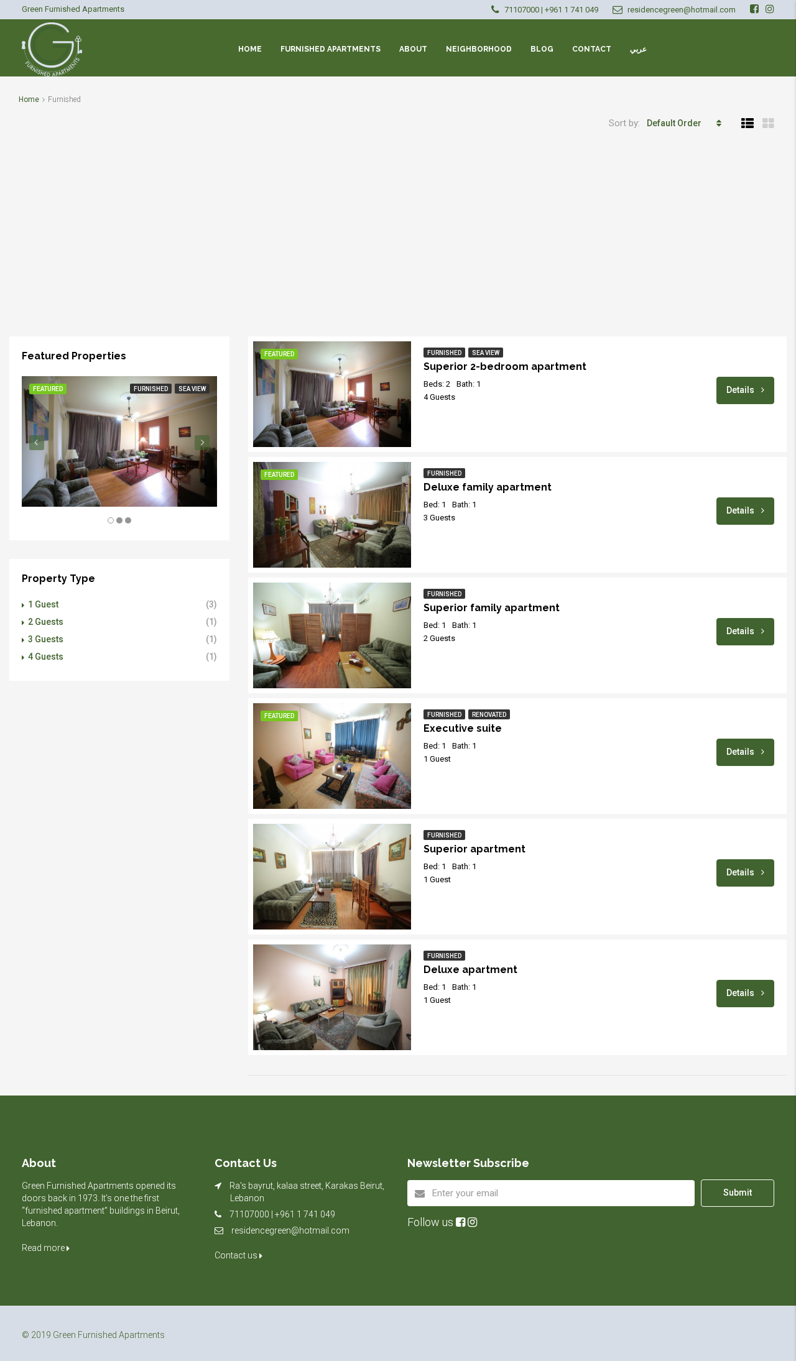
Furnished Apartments (330, 49)
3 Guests (45, 639)
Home (250, 49)
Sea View (485, 352)
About (413, 49)
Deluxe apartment (470, 970)
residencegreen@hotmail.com (290, 1230)
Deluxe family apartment (487, 487)
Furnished (444, 352)
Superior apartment (474, 849)
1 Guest (43, 604)
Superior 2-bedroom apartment (504, 366)
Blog (541, 49)
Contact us (237, 1255)
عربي (638, 49)
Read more (44, 1248)
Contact (591, 49)
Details (741, 390)
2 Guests (45, 622)
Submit (737, 1192)
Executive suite (462, 728)
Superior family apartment (491, 608)
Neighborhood (479, 49)
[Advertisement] (398, 243)
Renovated (489, 714)
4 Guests (45, 657)
